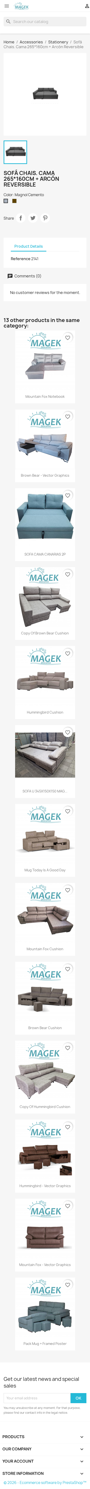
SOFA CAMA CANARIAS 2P (45, 554)
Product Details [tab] (28, 246)
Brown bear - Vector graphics (45, 475)
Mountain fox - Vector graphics (45, 1264)
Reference (20, 258)
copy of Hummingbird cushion (45, 1106)
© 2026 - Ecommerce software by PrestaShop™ (45, 1482)
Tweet (33, 218)
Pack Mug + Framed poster (45, 1343)
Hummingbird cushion (45, 712)
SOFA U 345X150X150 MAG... (45, 791)
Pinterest (45, 218)
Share (20, 218)
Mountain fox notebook (45, 396)
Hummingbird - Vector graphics (45, 1186)
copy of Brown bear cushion (45, 633)
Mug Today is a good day (45, 870)
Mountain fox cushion (45, 949)
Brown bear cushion (45, 1028)
